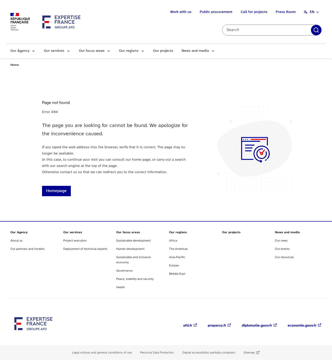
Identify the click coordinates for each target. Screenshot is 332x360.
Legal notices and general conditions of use (102, 352)
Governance (124, 270)
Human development (130, 249)
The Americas (178, 249)
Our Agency (19, 51)
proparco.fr (217, 326)
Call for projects (254, 12)
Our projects (163, 51)
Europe (174, 265)
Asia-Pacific (177, 257)
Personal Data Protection (157, 352)
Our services (54, 51)
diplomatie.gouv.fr (257, 326)
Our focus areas (92, 51)
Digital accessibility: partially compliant (208, 352)
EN (312, 12)
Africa (173, 240)
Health (120, 287)
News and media (195, 51)
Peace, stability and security (135, 279)
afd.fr (187, 326)
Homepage (56, 191)
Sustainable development (133, 240)
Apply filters (316, 30)
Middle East (177, 274)
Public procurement (216, 12)
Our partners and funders (27, 249)
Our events (282, 249)
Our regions (129, 51)
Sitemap (249, 352)
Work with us (180, 12)
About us (16, 240)
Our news (281, 240)
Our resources (284, 257)
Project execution (75, 240)
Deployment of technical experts (85, 249)
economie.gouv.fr (302, 326)
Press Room (286, 12)
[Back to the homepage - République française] (61, 21)
